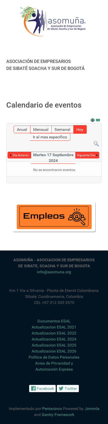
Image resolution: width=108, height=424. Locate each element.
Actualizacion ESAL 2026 (54, 351)
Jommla (92, 408)
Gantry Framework (58, 414)
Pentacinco (52, 408)
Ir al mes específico (50, 137)
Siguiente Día (86, 155)
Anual (22, 129)
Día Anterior (21, 155)
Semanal (62, 129)
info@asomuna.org (54, 272)
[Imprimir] (93, 120)
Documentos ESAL (54, 321)
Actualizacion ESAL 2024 (54, 339)
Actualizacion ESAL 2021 (54, 327)
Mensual (40, 129)
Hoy (79, 129)
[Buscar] (96, 143)
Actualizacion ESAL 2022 (54, 333)
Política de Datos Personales (54, 357)
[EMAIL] (98, 120)
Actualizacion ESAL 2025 (54, 345)
